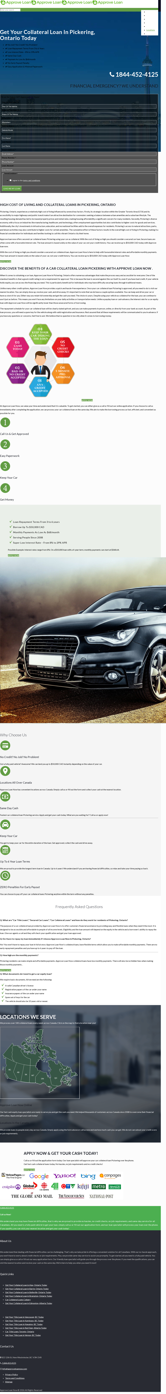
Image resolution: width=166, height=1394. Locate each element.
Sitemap (8, 1381)
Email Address (9, 150)
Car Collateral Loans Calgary (18, 1299)
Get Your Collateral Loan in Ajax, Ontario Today (26, 1285)
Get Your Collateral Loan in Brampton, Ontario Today (28, 1296)
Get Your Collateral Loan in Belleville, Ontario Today (28, 1292)
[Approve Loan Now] (61, 4)
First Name (7, 134)
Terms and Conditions (15, 1378)
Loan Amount (7, 166)
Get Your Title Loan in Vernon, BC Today (23, 1335)
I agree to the (26, 180)
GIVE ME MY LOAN (11, 188)
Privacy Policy (11, 1374)
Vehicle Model (8, 126)
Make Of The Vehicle (10, 110)
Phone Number (9, 158)
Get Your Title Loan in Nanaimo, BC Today (24, 1324)
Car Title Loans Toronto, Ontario (19, 1331)
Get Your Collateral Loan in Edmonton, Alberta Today (28, 1303)
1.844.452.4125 (7, 1208)
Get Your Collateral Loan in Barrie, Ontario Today (27, 1288)
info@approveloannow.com (14, 1369)
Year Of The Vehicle (10, 102)
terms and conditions (31, 180)
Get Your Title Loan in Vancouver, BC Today (24, 1317)
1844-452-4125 (136, 74)
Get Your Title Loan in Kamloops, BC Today (24, 1320)
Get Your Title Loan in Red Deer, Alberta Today (26, 1328)
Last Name (6, 142)
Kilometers (6, 118)
